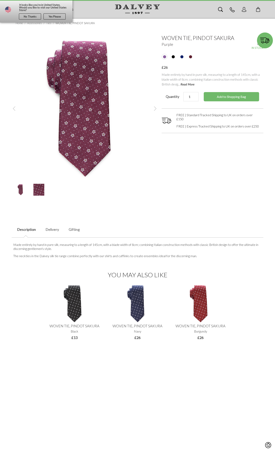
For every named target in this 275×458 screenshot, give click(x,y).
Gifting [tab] (74, 229)
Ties (48, 23)
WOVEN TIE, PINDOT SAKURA (74, 326)
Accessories (34, 23)
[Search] (220, 9)
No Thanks (30, 16)
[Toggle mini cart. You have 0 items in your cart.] (258, 9)
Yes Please (55, 16)
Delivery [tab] (52, 229)
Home (19, 23)
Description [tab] (26, 229)
